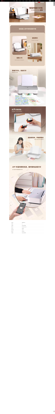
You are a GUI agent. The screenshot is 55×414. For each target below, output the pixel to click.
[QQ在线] (54, 5)
